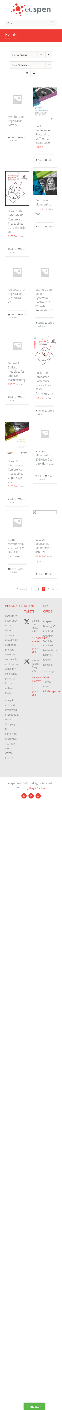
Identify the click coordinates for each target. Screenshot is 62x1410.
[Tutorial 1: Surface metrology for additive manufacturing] (17, 346)
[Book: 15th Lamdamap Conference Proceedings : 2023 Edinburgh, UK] (45, 350)
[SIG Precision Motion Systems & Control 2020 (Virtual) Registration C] (45, 272)
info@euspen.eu (52, 691)
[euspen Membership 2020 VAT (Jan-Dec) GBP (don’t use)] (17, 522)
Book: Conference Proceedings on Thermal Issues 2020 (43, 134)
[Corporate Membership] (45, 183)
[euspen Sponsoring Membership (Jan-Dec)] (45, 522)
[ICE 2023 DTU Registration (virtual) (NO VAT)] (17, 272)
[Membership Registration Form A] (17, 99)
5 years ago (35, 648)
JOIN (40, 226)
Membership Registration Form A (16, 121)
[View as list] (33, 73)
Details (23, 137)
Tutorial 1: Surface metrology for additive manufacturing (16, 371)
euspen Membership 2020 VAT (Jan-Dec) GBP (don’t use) (16, 548)
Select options (13, 139)
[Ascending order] (48, 54)
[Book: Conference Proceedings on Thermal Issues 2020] (45, 104)
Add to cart (41, 162)
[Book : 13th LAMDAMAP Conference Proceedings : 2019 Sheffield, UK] (17, 188)
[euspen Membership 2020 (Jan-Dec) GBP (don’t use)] (45, 434)
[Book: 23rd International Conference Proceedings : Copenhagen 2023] (17, 439)
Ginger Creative (37, 788)
